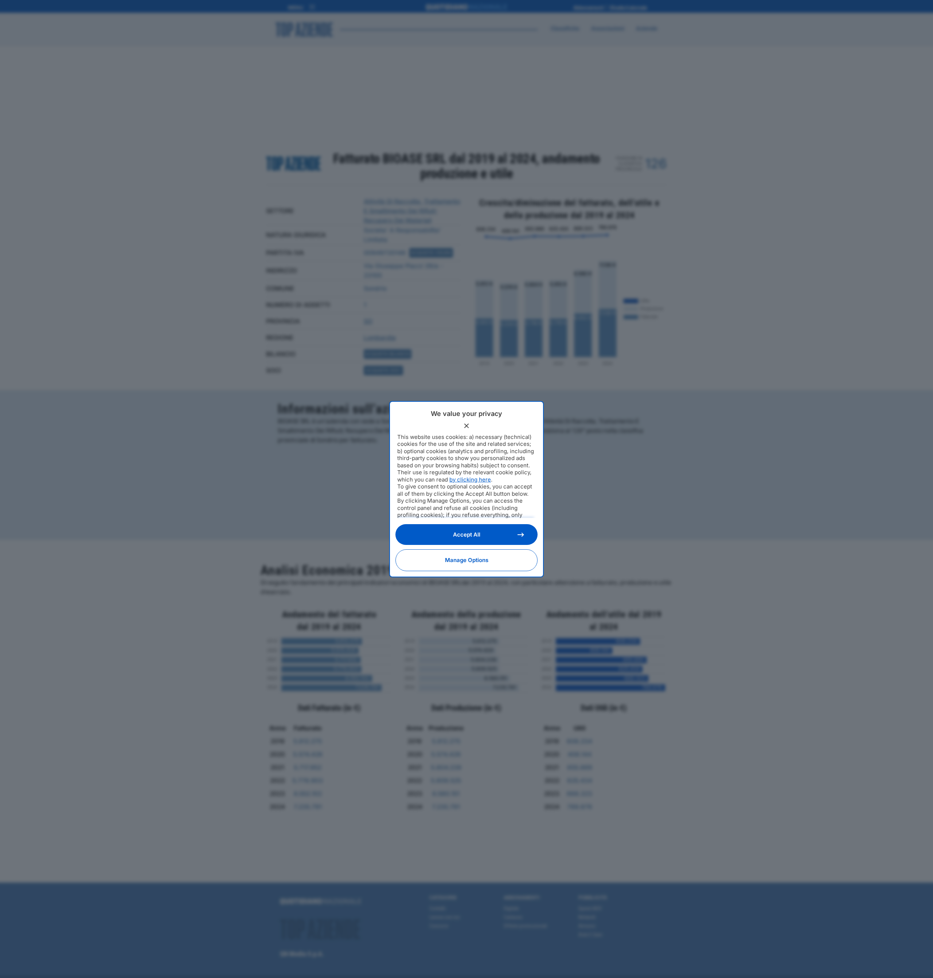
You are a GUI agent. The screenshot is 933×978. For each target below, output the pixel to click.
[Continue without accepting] (466, 426)
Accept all (466, 534)
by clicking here (470, 479)
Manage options (466, 560)
